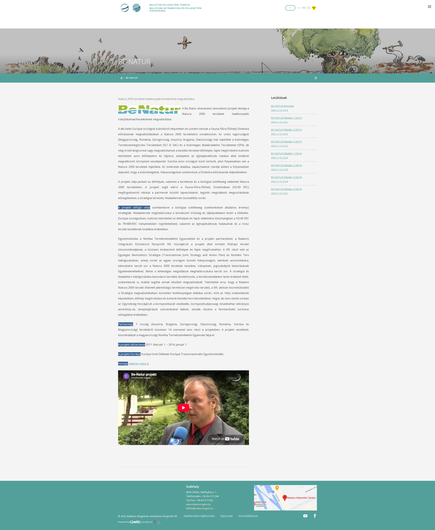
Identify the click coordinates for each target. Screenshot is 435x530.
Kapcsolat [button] (226, 516)
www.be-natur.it (139, 363)
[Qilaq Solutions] (158, 521)
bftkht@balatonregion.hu (199, 508)
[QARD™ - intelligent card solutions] (135, 521)
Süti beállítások (248, 516)
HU (298, 7)
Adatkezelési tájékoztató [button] (199, 516)
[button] (290, 8)
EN (303, 7)
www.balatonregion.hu (198, 504)
